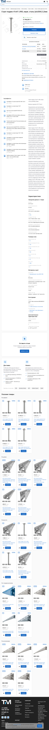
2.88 (30, 263)
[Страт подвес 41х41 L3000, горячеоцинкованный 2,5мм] (24, 536)
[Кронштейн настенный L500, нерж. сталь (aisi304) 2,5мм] (40, 656)
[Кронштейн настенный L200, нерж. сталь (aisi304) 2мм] (9, 682)
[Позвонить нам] (47, 2)
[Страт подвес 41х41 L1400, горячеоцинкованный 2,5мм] (9, 565)
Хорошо (39, 725)
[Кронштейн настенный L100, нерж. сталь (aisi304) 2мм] (24, 682)
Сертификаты (28, 710)
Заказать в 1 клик (34, 33)
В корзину (34, 29)
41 (30, 240)
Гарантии (27, 708)
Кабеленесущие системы (15, 8)
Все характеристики (26, 70)
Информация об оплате (28, 80)
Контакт (17, 720)
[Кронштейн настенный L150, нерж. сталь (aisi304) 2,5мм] (40, 598)
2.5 (30, 259)
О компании (27, 703)
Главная (3, 8)
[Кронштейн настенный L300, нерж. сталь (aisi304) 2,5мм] (9, 656)
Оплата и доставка (29, 706)
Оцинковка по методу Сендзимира (29, 46)
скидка (40, 23)
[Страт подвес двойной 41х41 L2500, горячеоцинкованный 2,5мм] (24, 412)
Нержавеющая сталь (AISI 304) (36, 274)
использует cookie (17, 724)
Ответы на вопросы (29, 712)
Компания (28, 700)
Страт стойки (30, 8)
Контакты (27, 717)
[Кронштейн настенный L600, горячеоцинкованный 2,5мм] (9, 624)
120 (30, 244)
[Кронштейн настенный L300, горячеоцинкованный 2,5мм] (24, 624)
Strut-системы (24, 8)
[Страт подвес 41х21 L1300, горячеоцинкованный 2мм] (9, 440)
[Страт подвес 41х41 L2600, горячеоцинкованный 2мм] (9, 412)
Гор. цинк (24, 48)
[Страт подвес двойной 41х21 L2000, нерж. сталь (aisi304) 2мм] (24, 440)
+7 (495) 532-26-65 (5, 709)
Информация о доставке (28, 73)
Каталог (7, 8)
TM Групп (8, 1)
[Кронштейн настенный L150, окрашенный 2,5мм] (9, 598)
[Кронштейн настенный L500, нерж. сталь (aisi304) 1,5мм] (24, 656)
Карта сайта (40, 722)
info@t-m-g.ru (5, 713)
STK (30, 215)
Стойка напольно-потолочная (36, 306)
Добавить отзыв (24, 351)
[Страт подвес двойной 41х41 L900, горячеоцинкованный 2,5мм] (40, 412)
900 (30, 252)
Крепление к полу (33, 310)
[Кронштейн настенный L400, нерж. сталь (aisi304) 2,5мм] (24, 598)
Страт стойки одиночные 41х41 (41, 8)
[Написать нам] (44, 2)
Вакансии (27, 714)
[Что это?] (35, 217)
